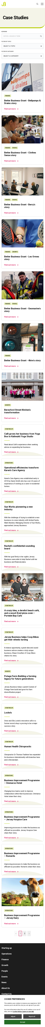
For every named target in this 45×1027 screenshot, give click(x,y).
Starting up (7, 948)
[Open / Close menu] (42, 4)
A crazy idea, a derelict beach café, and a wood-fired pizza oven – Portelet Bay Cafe (21, 613)
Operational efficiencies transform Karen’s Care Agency (21, 469)
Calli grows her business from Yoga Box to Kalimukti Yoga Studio (22, 435)
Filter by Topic (6, 41)
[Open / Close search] (37, 4)
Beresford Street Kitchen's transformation (17, 411)
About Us (6, 988)
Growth (5, 965)
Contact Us (7, 994)
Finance (5, 959)
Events (5, 977)
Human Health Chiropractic (17, 746)
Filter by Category (8, 51)
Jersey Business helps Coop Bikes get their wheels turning (21, 638)
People (5, 971)
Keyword (4, 31)
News (4, 982)
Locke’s (8, 712)
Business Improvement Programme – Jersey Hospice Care (22, 818)
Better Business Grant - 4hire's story (22, 360)
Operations (7, 954)
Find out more (10, 109)
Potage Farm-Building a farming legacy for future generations (20, 677)
